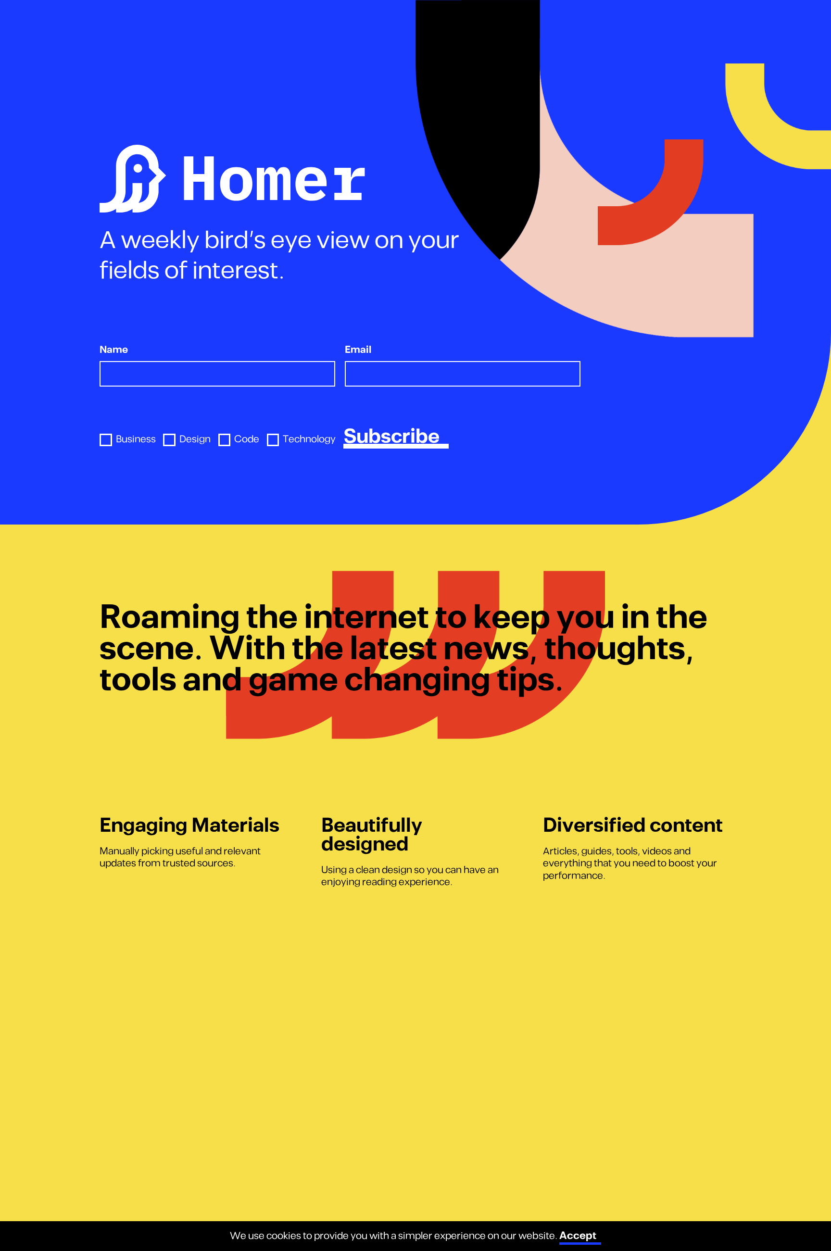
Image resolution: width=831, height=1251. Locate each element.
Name (114, 350)
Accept (577, 1235)
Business (135, 440)
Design (194, 440)
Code (246, 440)
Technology (309, 440)
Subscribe (391, 437)
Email (358, 350)
